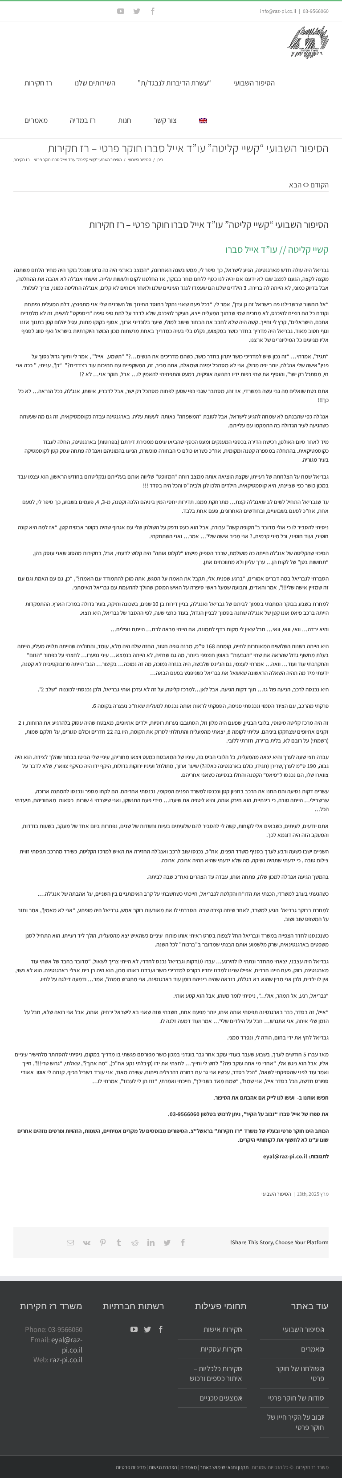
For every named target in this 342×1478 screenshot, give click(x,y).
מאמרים (312, 1349)
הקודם (319, 185)
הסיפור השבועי (276, 1193)
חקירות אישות (223, 1329)
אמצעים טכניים (221, 1398)
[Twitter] (147, 1329)
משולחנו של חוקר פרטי (300, 1374)
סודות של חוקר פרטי (296, 1398)
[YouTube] (134, 1329)
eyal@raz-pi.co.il (285, 1156)
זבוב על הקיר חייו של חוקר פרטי (295, 1422)
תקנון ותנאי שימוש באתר (224, 1467)
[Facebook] (160, 1329)
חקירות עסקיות (221, 1349)
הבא (295, 185)
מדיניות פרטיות (131, 1467)
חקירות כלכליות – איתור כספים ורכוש (216, 1374)
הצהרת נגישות (163, 1467)
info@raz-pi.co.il (278, 11)
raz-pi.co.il (66, 1359)
